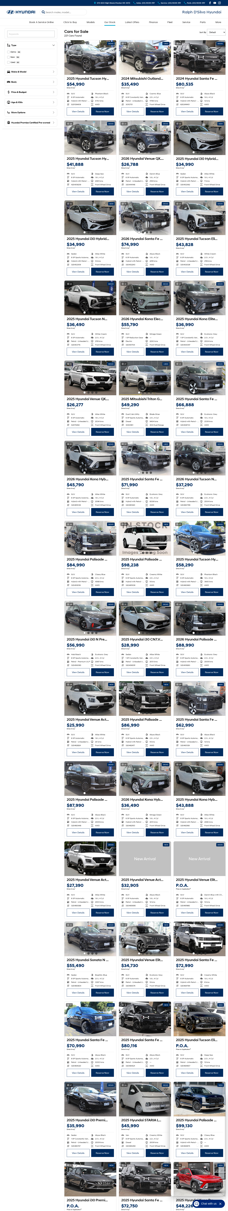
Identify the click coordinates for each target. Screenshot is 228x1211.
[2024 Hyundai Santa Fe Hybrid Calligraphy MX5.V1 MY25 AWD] (199, 57)
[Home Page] (21, 12)
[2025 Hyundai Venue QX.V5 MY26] (90, 378)
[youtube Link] (215, 3)
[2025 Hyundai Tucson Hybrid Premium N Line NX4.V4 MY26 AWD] (199, 538)
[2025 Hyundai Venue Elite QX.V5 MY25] (199, 858)
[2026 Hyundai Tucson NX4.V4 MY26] (199, 458)
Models (91, 22)
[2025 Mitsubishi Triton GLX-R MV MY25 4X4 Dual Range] (145, 378)
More (218, 22)
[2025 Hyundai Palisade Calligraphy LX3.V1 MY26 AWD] (90, 538)
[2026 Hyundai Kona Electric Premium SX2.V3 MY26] (145, 298)
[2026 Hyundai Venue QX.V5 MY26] (145, 137)
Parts (203, 22)
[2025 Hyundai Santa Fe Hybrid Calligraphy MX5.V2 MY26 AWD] (145, 458)
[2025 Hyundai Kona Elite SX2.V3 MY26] (199, 298)
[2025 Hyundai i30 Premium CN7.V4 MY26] (90, 1099)
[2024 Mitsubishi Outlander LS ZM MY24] (145, 57)
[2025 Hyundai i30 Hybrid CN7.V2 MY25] (199, 137)
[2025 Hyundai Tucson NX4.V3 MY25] (90, 298)
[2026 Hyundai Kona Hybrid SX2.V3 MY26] (145, 778)
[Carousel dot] (84, 72)
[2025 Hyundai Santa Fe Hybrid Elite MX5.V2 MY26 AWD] (199, 378)
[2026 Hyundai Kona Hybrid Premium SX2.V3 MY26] (90, 458)
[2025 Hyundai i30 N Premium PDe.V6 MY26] (90, 618)
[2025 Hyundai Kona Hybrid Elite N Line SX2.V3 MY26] (199, 778)
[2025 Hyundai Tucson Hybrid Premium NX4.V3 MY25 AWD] (90, 57)
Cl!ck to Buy (70, 22)
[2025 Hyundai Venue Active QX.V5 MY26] (90, 698)
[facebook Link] (210, 3)
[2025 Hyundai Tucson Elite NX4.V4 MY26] (199, 217)
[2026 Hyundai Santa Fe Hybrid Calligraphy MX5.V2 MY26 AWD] (145, 217)
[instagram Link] (219, 3)
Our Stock (109, 22)
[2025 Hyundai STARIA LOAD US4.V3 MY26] (145, 1099)
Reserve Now (102, 111)
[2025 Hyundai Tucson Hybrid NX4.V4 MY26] (90, 137)
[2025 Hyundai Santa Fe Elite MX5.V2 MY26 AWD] (199, 698)
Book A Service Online (41, 22)
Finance (153, 22)
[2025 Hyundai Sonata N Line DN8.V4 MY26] (90, 939)
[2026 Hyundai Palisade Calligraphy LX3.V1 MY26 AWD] (199, 618)
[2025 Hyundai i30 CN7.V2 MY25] (145, 618)
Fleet (170, 22)
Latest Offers (132, 22)
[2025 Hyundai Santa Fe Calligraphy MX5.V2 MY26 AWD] (90, 1019)
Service (186, 22)
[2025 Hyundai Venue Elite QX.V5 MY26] (145, 939)
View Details (78, 111)
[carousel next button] (113, 57)
